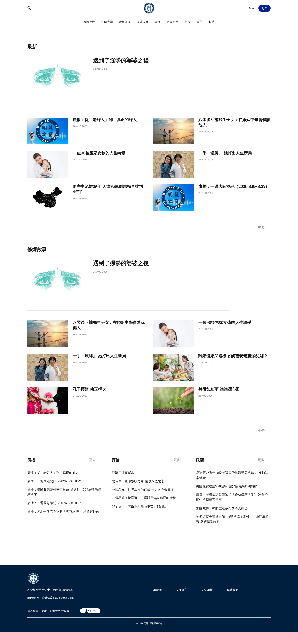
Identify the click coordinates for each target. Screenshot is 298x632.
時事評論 (124, 21)
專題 (199, 21)
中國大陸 (107, 21)
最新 (32, 46)
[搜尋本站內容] (29, 8)
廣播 (157, 21)
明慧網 (157, 590)
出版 (187, 21)
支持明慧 (207, 590)
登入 (251, 8)
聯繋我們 (232, 590)
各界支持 (172, 21)
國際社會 (89, 21)
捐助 (211, 21)
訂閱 (264, 8)
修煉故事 (142, 21)
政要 (200, 460)
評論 (116, 460)
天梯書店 (181, 590)
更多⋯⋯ (264, 228)
